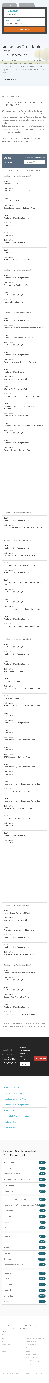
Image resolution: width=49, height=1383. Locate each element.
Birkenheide (24, 1253)
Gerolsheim (24, 1216)
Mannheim (24, 1302)
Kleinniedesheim (24, 1191)
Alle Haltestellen (10, 1128)
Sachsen (28, 1351)
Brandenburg (5, 1345)
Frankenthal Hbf (10, 1110)
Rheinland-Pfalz (31, 1341)
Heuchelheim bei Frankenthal (24, 1199)
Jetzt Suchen (40, 1058)
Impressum (29, 1373)
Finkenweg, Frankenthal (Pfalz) (15, 1093)
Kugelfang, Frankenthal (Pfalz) (15, 1099)
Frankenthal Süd (10, 1122)
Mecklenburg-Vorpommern (35, 1338)
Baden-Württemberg (32, 1361)
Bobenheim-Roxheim (24, 1174)
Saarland (29, 1348)
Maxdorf (24, 1222)
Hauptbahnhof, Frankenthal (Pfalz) (17, 1116)
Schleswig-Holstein (32, 1357)
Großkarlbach (24, 1296)
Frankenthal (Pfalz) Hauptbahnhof (16, 1105)
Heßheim (24, 1168)
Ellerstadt (24, 1279)
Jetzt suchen (24, 30)
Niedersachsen (31, 1345)
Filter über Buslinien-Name (34, 158)
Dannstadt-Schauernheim (24, 1265)
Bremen (3, 1348)
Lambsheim (24, 1211)
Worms (24, 1228)
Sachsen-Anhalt (31, 1354)
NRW (2, 1335)
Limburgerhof (24, 1284)
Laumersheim (24, 1273)
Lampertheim (24, 1290)
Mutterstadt (24, 1236)
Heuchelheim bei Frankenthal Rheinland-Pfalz (24, 1205)
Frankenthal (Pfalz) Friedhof (14, 1087)
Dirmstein (24, 1259)
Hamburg (4, 1351)
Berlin (3, 1341)
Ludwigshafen (24, 1242)
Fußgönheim (24, 1247)
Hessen (28, 1335)
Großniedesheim (24, 1185)
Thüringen (29, 1364)
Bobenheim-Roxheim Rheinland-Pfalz (24, 1180)
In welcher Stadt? (11, 11)
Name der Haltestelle (13, 20)
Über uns (39, 1373)
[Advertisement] (24, 484)
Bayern (3, 1338)
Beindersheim (24, 1162)
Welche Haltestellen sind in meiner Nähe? (25, 1054)
